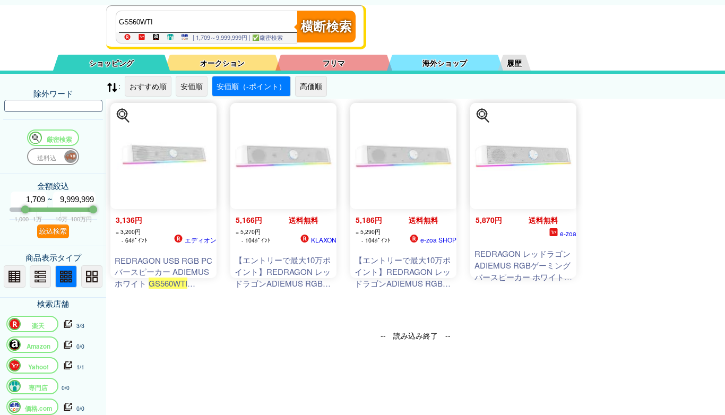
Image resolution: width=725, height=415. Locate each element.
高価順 (311, 86)
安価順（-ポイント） (251, 86)
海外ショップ (444, 62)
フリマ (334, 62)
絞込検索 (53, 231)
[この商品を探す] (123, 116)
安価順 (191, 86)
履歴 (514, 62)
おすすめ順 (148, 86)
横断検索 (326, 26)
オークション (222, 62)
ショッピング (111, 62)
